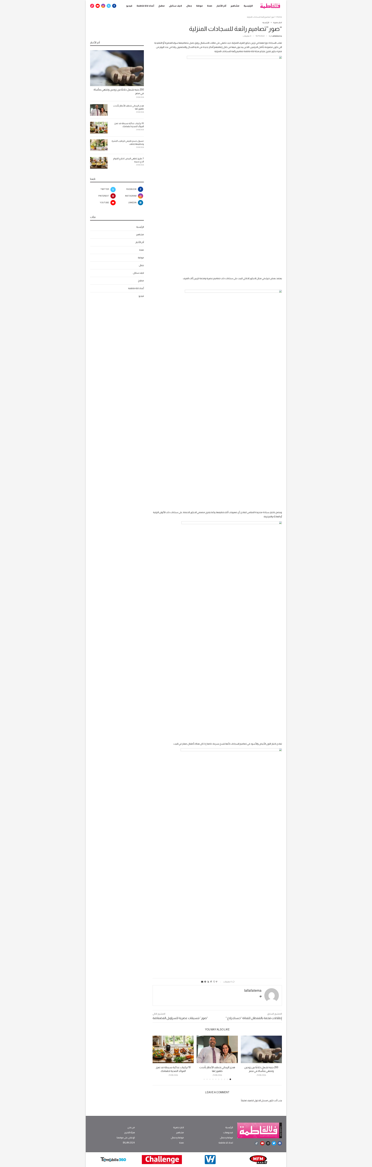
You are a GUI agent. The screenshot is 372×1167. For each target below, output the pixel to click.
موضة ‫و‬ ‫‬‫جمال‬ (226, 1137)
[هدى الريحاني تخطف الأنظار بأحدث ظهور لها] (217, 1049)
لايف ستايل (175, 6)
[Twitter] (109, 6)
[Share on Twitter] (208, 982)
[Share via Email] (202, 982)
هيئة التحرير (129, 1132)
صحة (209, 6)
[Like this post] (214, 982)
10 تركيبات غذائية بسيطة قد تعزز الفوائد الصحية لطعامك (129, 125)
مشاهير (235, 6)
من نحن (131, 1127)
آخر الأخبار (221, 6)
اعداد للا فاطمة (226, 1143)
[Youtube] (98, 6)
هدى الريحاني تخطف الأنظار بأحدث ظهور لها (128, 107)
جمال (189, 6)
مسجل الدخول (261, 1100)
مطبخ (161, 6)
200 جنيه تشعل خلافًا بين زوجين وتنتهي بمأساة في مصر (119, 91)
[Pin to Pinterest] (205, 982)
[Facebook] (114, 6)
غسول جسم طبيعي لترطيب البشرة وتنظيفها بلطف (128, 142)
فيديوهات (228, 1132)
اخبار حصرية (178, 1127)
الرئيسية (248, 6)
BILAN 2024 (129, 1143)
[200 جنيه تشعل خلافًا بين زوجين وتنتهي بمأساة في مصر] (261, 1049)
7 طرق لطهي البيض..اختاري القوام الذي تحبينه (128, 160)
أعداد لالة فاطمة (145, 6)
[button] (156, 1057)
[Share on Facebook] (211, 982)
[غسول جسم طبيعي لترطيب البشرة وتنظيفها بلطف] (99, 145)
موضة (199, 6)
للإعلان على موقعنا (126, 1137)
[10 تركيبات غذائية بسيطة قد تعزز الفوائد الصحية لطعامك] (173, 1049)
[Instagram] (103, 6)
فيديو (129, 6)
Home (279, 17)
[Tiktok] (92, 6)
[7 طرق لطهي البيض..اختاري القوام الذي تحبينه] (99, 163)
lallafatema (277, 36)
